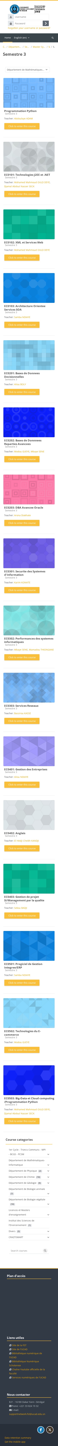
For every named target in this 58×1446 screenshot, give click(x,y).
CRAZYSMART (16, 1237)
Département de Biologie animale (27, 1189)
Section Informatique (27, 46)
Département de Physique (23, 1170)
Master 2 (49, 46)
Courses (4, 46)
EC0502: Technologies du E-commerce (22, 1032)
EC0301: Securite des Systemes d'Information (24, 573)
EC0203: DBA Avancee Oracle (23, 507)
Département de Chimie (22, 1176)
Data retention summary (18, 1437)
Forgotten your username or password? (29, 28)
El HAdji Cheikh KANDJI (26, 840)
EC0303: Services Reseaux (21, 706)
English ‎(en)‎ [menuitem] (20, 37)
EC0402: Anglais (14, 833)
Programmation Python (20, 111)
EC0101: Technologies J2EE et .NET (27, 175)
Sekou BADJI (20, 907)
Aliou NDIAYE (21, 776)
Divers (12, 1231)
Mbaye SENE (37, 451)
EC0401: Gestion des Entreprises (25, 769)
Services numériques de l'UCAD (29, 1377)
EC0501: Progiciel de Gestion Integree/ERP (23, 965)
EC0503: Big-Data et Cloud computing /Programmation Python (29, 1100)
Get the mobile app (15, 1441)
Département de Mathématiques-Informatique (15, 46)
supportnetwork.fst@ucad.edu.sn (27, 1414)
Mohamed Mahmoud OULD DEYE (32, 182)
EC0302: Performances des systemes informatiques (28, 640)
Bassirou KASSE (22, 713)
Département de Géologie (22, 1182)
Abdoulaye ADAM (23, 118)
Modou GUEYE (21, 451)
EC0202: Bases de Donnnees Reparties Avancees (22, 442)
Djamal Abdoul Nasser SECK (19, 186)
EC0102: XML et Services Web (23, 242)
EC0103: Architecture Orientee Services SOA (24, 307)
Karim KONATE (22, 582)
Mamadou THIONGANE (41, 649)
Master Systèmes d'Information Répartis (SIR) (39, 46)
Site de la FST (19, 1345)
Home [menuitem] (8, 37)
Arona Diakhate (22, 515)
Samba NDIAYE (22, 317)
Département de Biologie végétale (27, 1199)
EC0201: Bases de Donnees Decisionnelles (22, 375)
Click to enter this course (22, 126)
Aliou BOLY (20, 384)
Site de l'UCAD (19, 1349)
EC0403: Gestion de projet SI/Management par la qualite (24, 898)
